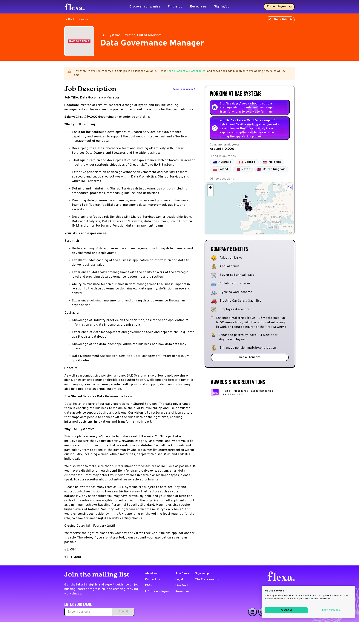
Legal (179, 579)
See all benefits (249, 357)
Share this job (283, 20)
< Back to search (77, 20)
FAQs (148, 585)
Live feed (181, 585)
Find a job (175, 7)
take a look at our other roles (186, 71)
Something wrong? (184, 89)
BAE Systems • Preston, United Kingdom (130, 35)
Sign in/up (222, 7)
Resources (198, 7)
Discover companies (144, 7)
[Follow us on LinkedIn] (252, 612)
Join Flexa (182, 573)
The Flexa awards (207, 579)
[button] (246, 197)
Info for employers (157, 591)
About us (151, 573)
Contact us (152, 579)
